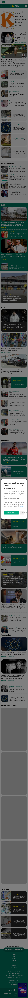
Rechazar (23, 513)
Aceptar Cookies (11, 513)
